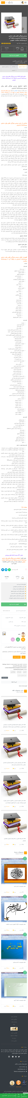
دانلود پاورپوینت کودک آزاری (20, 1000)
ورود (6, 2)
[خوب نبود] (4, 611)
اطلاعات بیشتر (16, 657)
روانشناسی (13, 672)
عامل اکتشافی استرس (22, 675)
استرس (24, 672)
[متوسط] (6, 611)
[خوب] (7, 611)
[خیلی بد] (3, 611)
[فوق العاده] (9, 611)
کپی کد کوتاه (14, 682)
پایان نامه (19, 672)
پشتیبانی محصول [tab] (5, 66)
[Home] (14, 1029)
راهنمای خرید (14, 1016)
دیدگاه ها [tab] (14, 66)
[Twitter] (19, 1056)
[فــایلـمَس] (22, 2)
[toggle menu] (25, 2)
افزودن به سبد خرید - (8, 1095)
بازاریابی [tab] (13, 70)
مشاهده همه (5, 677)
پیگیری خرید (14, 1019)
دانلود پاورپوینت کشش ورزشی (19, 962)
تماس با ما (14, 1041)
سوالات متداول (14, 1035)
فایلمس (25, 61)
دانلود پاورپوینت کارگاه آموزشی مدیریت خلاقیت (16, 924)
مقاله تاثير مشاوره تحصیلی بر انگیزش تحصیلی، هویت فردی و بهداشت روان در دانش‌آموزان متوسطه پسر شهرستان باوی (14, 803)
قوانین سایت (14, 1033)
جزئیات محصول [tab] (22, 66)
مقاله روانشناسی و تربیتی (20, 62)
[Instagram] (9, 1056)
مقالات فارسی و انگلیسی (17, 61)
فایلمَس (15, 90)
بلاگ (14, 1024)
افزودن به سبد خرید (14, 55)
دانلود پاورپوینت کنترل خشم (20, 886)
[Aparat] (16, 1056)
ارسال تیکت (14, 1022)
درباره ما (14, 1038)
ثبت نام (3, 2)
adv (19, 634)
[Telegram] (13, 1056)
